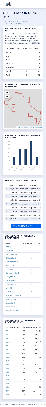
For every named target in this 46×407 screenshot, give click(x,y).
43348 (8, 346)
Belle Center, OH (12, 254)
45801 (8, 353)
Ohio (8, 21)
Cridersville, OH (11, 258)
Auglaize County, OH (20, 21)
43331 (8, 338)
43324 (8, 335)
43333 (8, 342)
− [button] (7, 96)
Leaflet (19, 127)
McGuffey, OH (11, 292)
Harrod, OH (10, 265)
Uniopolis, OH (11, 303)
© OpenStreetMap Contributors (32, 127)
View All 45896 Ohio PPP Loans (25, 226)
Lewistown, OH (11, 284)
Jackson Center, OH (13, 273)
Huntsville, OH (11, 269)
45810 (8, 365)
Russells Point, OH (12, 299)
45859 (8, 380)
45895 (8, 391)
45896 (8, 395)
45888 (8, 387)
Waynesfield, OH (12, 310)
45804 (8, 357)
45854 (8, 376)
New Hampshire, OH (13, 296)
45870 (8, 383)
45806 (8, 361)
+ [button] (7, 92)
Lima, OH (9, 288)
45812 (8, 368)
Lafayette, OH (11, 277)
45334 (8, 350)
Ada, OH (9, 247)
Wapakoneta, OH (12, 307)
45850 (8, 372)
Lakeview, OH (11, 281)
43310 (8, 331)
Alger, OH (9, 250)
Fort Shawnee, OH (12, 262)
